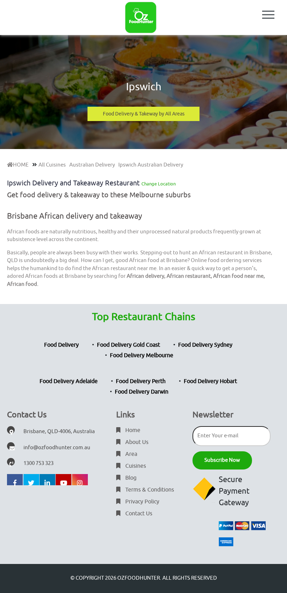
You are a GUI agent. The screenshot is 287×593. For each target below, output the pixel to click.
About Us (136, 442)
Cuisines (135, 466)
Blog (130, 477)
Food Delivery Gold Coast (128, 344)
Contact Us (138, 513)
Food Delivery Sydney (205, 344)
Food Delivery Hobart (210, 381)
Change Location (158, 184)
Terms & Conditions (149, 489)
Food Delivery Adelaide (69, 381)
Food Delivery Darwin (141, 391)
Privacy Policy (141, 501)
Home (132, 430)
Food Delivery (61, 344)
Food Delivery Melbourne (141, 355)
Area (130, 454)
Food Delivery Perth (141, 381)
